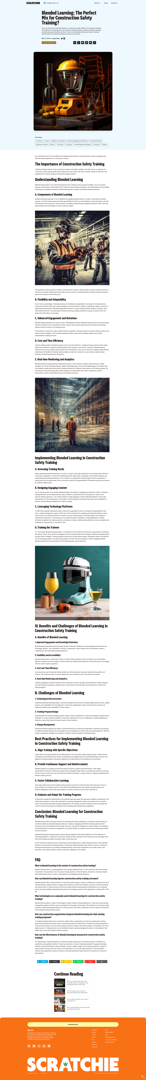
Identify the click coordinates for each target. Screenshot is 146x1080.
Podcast (47, 141)
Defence (52, 144)
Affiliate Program (109, 1032)
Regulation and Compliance (58, 141)
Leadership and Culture (42, 144)
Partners (94, 1034)
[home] (33, 3)
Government (39, 141)
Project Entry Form (109, 1042)
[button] (98, 3)
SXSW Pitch (94, 1044)
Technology (60, 144)
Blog (93, 1039)
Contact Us (114, 3)
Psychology (69, 144)
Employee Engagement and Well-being (77, 141)
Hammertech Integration (111, 1039)
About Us (94, 1032)
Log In (106, 1034)
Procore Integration (110, 1037)
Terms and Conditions (32, 1073)
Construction (97, 144)
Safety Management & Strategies (82, 144)
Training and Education (95, 141)
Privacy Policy (44, 1073)
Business (104, 144)
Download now (73, 1024)
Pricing (106, 3)
